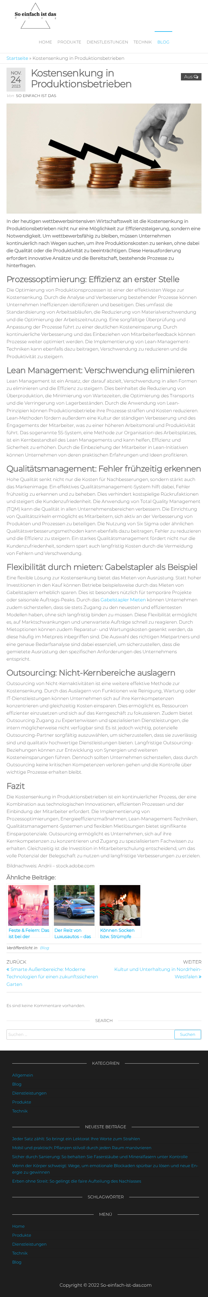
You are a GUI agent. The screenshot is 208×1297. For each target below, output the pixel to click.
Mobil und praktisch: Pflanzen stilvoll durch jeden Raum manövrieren (81, 1147)
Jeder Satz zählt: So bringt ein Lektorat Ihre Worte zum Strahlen (76, 1138)
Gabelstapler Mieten (123, 599)
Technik (143, 42)
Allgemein (22, 1075)
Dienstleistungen (107, 42)
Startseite (17, 58)
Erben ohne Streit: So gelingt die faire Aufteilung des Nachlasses (76, 1181)
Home (45, 42)
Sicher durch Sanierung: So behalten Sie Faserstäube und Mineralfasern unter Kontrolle (100, 1156)
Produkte (69, 42)
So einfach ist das (36, 95)
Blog (163, 42)
